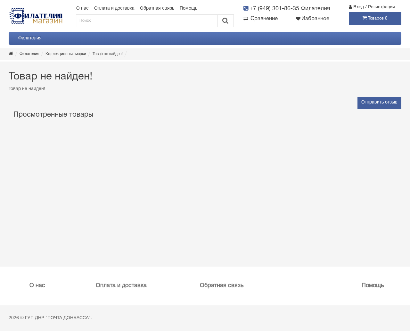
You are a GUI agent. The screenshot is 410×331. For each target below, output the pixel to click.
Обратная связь (157, 8)
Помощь (188, 8)
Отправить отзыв (379, 102)
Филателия (30, 38)
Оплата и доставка (114, 8)
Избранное (315, 18)
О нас (82, 8)
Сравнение (263, 18)
